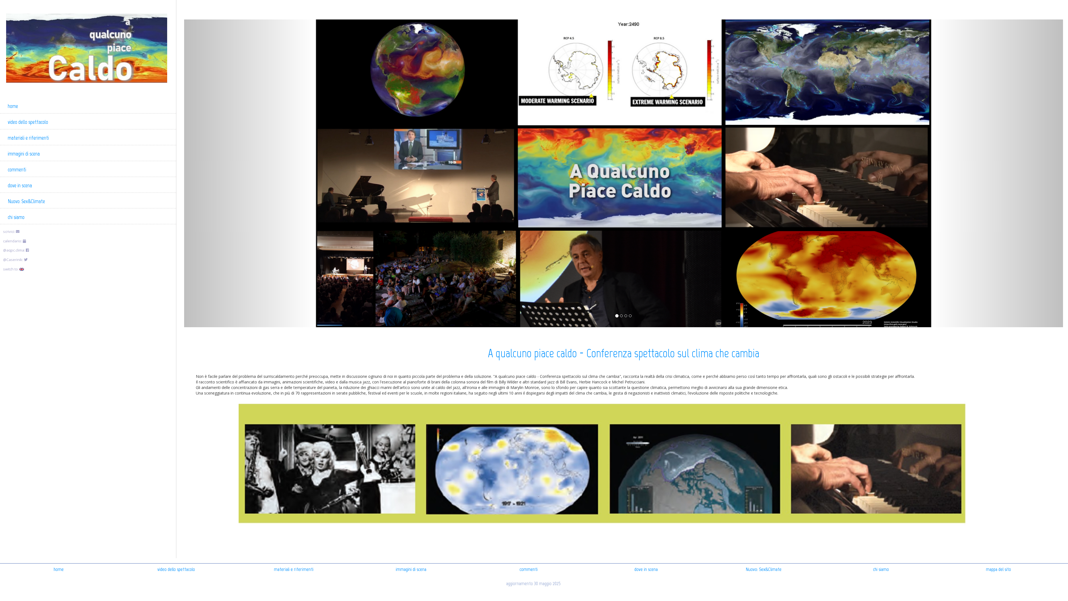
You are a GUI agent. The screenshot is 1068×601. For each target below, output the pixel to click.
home (59, 569)
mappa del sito (998, 569)
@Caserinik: (13, 259)
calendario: (13, 240)
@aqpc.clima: (14, 250)
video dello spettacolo (176, 569)
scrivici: (9, 231)
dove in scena (646, 569)
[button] (250, 173)
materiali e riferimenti (293, 569)
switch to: (11, 269)
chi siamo (881, 569)
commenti (529, 569)
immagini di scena (411, 569)
